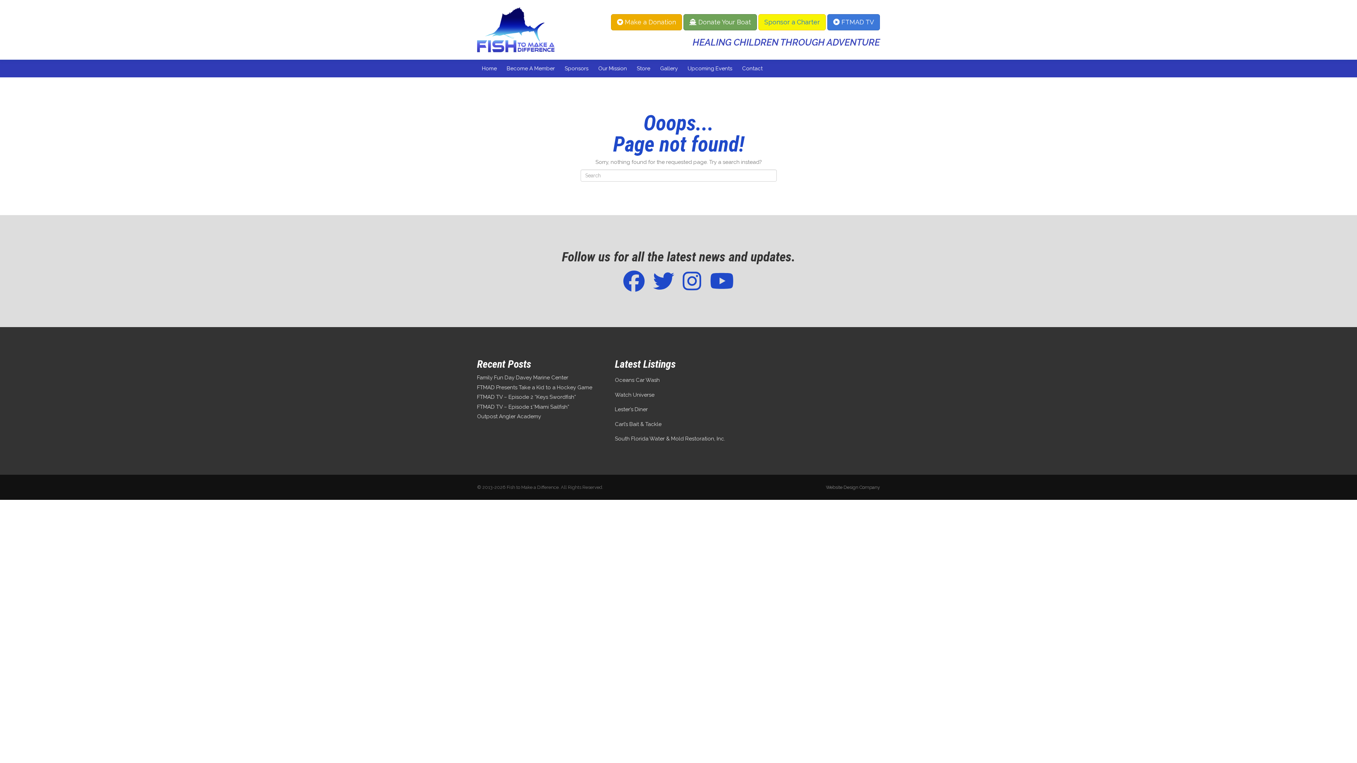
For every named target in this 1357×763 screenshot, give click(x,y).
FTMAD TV (857, 22)
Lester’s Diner (631, 409)
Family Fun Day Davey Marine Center (522, 377)
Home (489, 68)
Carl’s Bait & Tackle (638, 424)
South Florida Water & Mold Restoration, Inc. (670, 439)
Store (643, 68)
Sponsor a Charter (792, 22)
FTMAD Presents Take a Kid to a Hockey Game (534, 387)
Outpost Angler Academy (509, 416)
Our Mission (612, 68)
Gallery (669, 68)
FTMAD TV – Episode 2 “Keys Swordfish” (526, 397)
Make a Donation (649, 22)
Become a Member (531, 68)
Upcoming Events (710, 68)
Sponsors (576, 68)
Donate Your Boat (724, 22)
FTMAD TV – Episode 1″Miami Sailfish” (523, 407)
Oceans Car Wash (637, 380)
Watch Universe (634, 395)
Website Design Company (853, 487)
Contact (752, 68)
